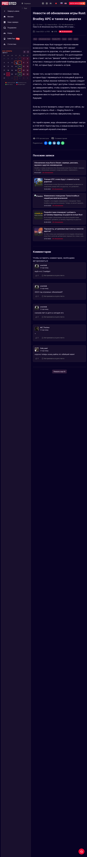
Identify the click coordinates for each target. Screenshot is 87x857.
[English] (65, 3)
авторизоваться (40, 261)
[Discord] (50, 3)
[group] (20, 59)
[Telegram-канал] (43, 3)
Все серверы (7, 51)
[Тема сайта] (56, 3)
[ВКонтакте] (46, 3)
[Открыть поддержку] (81, 851)
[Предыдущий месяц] (24, 51)
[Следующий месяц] (27, 51)
